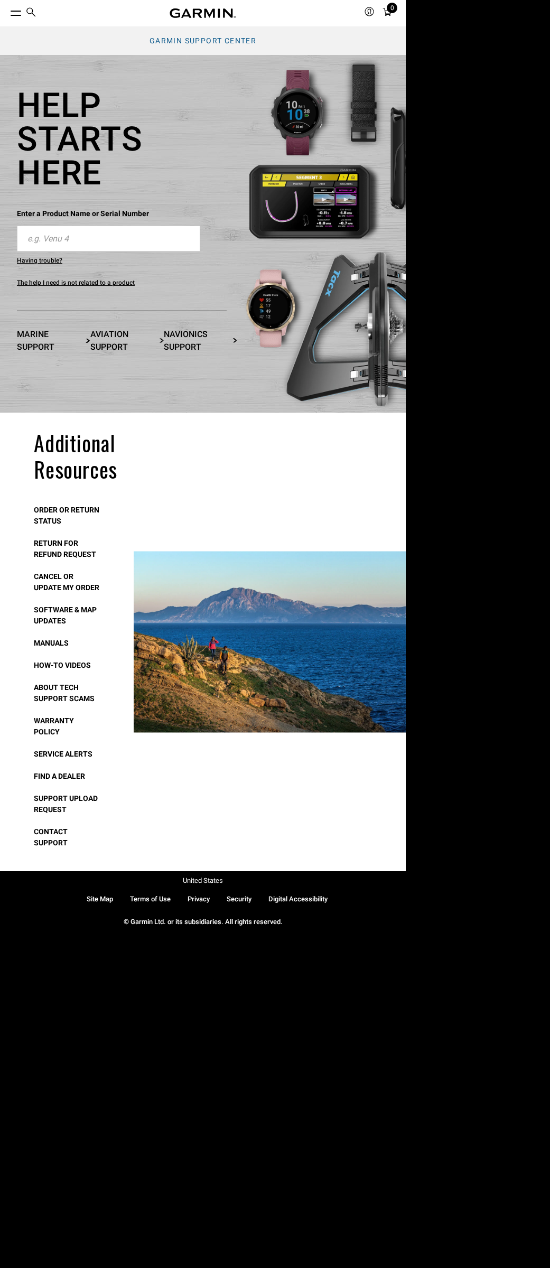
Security (239, 899)
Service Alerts (63, 754)
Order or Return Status (66, 515)
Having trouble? (39, 260)
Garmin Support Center (203, 40)
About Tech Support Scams (64, 693)
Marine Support (35, 340)
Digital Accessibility (298, 899)
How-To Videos (62, 665)
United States (203, 880)
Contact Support (51, 837)
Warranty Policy (54, 726)
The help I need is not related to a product (76, 282)
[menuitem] (31, 13)
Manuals (51, 643)
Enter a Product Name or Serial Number (83, 213)
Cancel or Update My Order (66, 582)
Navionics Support (186, 340)
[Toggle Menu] (6, 10)
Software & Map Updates (65, 615)
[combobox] (108, 239)
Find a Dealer (59, 776)
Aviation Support (109, 340)
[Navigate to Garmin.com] (203, 13)
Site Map (100, 899)
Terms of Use (150, 899)
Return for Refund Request (65, 548)
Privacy (199, 899)
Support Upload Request (66, 804)
